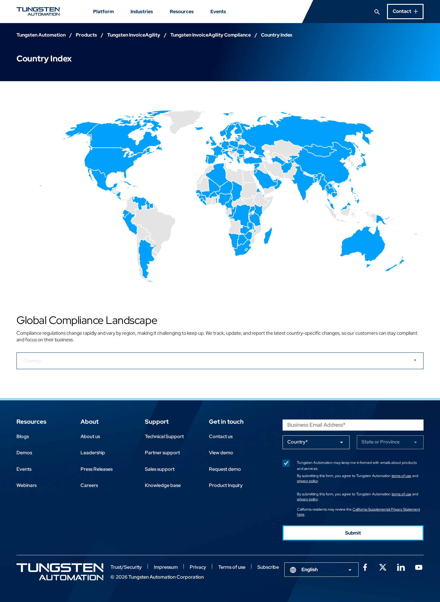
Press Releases (97, 469)
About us (90, 436)
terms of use (401, 475)
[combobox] (321, 569)
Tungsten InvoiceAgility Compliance (210, 35)
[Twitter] (383, 567)
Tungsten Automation (41, 35)
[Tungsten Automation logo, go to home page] (59, 571)
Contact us (221, 436)
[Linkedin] (401, 567)
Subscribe (268, 567)
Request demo (225, 469)
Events (218, 11)
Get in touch (226, 422)
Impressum (166, 567)
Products (86, 35)
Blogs (22, 436)
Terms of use (231, 567)
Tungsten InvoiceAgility (133, 35)
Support (157, 422)
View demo (221, 452)
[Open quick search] (377, 11)
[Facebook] (365, 567)
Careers (89, 485)
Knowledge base (163, 485)
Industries (142, 11)
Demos (24, 452)
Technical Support (164, 436)
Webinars (26, 485)
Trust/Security (126, 567)
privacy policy (307, 481)
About (89, 422)
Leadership (93, 452)
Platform (103, 11)
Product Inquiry (226, 485)
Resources (182, 11)
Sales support (160, 469)
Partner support (162, 452)
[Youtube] (419, 567)
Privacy (198, 567)
